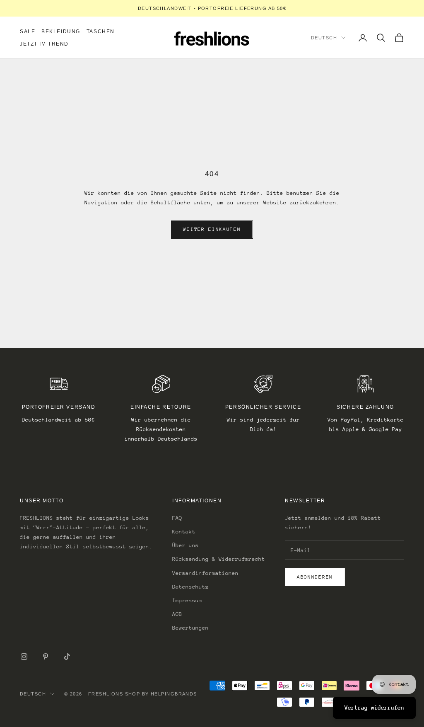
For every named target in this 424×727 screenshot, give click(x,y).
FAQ (177, 518)
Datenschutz (190, 587)
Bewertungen (190, 628)
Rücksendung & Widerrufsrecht (218, 559)
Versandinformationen (205, 573)
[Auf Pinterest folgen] (45, 656)
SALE (27, 31)
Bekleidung (60, 31)
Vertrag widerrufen (374, 707)
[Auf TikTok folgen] (67, 656)
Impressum (187, 600)
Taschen (101, 31)
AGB (177, 614)
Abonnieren (315, 577)
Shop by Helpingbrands (161, 693)
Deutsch (324, 38)
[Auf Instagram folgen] (24, 656)
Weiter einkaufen (212, 229)
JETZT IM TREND (44, 44)
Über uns (185, 545)
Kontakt (183, 531)
